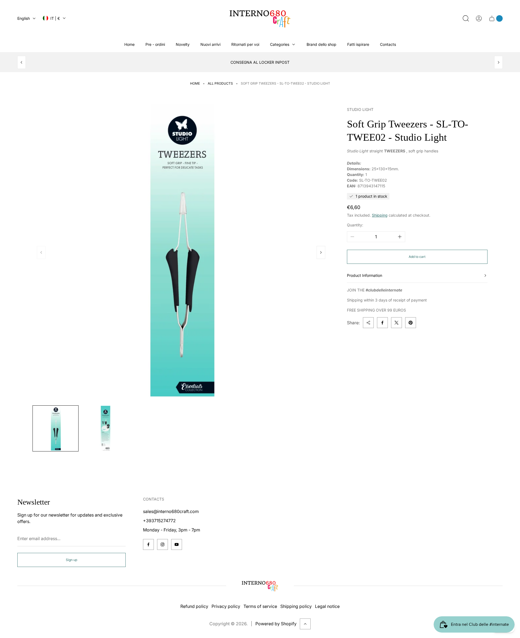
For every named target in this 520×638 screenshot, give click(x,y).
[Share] (368, 322)
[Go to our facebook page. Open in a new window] (148, 544)
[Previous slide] (21, 62)
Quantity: (355, 225)
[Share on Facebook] (382, 322)
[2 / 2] (106, 428)
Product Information (364, 275)
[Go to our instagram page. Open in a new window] (162, 544)
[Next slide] (498, 62)
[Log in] (479, 18)
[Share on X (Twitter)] (396, 322)
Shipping (380, 215)
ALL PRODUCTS (220, 83)
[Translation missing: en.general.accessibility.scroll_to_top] (305, 623)
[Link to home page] (260, 586)
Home (195, 83)
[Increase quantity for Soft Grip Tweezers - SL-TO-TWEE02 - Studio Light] (400, 237)
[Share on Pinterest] (410, 322)
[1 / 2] (55, 428)
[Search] (466, 18)
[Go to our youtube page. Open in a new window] (176, 544)
